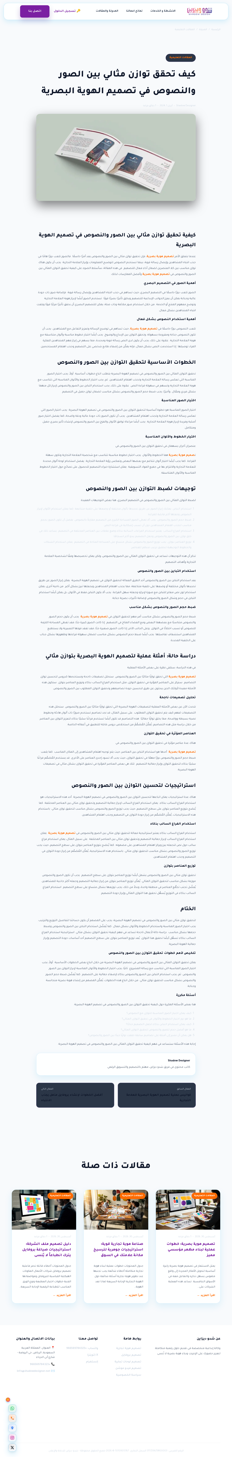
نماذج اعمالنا (134, 11)
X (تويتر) (92, 1355)
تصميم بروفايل (131, 1355)
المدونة (203, 29)
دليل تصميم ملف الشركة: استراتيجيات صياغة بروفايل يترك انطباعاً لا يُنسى (46, 1250)
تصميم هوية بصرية (160, 256)
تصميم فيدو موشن (128, 1368)
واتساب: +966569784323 (82, 1348)
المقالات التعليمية (185, 29)
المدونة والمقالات (107, 11)
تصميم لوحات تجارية (128, 1362)
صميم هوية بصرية (182, 455)
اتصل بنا (34, 11)
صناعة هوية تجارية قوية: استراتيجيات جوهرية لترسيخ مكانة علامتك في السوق (118, 1250)
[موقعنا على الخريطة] (12, 1428)
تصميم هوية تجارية (128, 1348)
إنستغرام (92, 1362)
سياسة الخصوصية (128, 1375)
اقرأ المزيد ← (206, 1295)
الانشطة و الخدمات (162, 11)
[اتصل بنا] (12, 1418)
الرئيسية (216, 29)
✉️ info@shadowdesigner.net (36, 1371)
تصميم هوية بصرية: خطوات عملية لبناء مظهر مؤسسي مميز (191, 1250)
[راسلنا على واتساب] (12, 1408)
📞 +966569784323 (42, 1364)
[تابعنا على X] (12, 1448)
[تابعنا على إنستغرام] (12, 1438)
